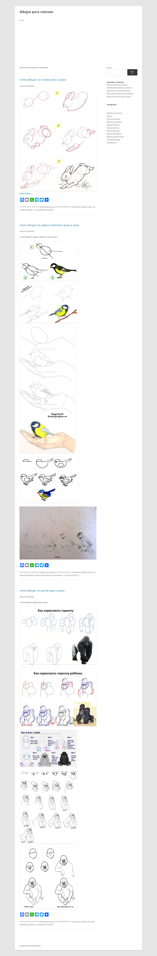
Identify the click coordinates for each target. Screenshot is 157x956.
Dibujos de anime (113, 125)
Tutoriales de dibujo (27, 924)
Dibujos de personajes (115, 136)
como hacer (76, 207)
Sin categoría (111, 142)
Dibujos (109, 116)
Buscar (109, 68)
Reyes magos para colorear (117, 84)
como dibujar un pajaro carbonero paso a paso (49, 225)
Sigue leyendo (26, 193)
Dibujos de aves (87, 572)
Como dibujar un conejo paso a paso (43, 79)
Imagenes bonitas (113, 139)
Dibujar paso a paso (47, 207)
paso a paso (56, 575)
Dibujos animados (113, 119)
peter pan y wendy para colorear (119, 96)
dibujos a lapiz (86, 207)
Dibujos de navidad (114, 133)
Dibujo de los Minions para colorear (120, 93)
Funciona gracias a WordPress (30, 946)
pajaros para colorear (43, 575)
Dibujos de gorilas (88, 921)
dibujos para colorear (36, 12)
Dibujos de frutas (113, 130)
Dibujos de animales (47, 572)
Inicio (22, 20)
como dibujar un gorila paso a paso (42, 590)
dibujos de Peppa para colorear (118, 90)
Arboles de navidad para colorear (119, 87)
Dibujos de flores (113, 128)
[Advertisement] (78, 42)
